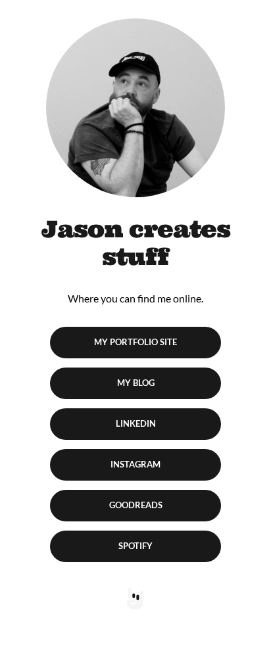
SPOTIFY (135, 545)
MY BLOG (136, 382)
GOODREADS (135, 505)
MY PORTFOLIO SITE (135, 342)
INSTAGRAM (135, 464)
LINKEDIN (136, 423)
